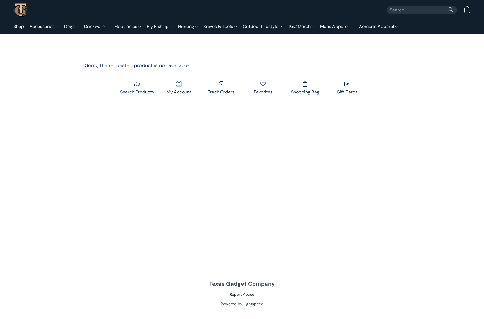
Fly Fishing (158, 26)
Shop (18, 26)
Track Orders (221, 92)
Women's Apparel (376, 26)
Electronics (126, 26)
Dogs (70, 26)
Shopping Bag (305, 92)
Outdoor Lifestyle (261, 26)
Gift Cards (347, 92)
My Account (179, 92)
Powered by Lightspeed (242, 303)
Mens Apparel (335, 26)
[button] (20, 10)
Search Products (137, 92)
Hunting (186, 26)
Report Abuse (242, 294)
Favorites (263, 92)
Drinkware (95, 26)
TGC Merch (300, 26)
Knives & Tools (219, 26)
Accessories (42, 26)
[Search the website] (450, 9)
